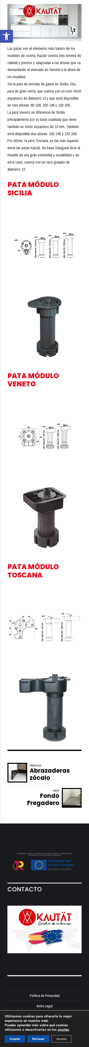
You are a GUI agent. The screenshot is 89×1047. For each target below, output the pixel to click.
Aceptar (15, 1039)
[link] (6, 36)
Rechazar (38, 1039)
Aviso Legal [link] (45, 1006)
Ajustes (61, 1039)
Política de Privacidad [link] (45, 995)
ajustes (63, 1030)
